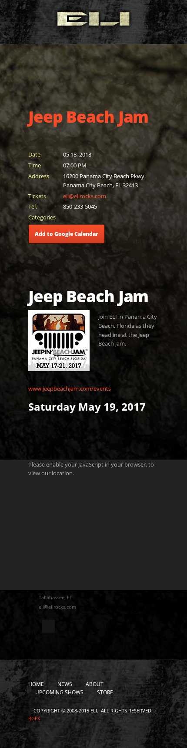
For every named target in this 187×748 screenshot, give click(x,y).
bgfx (34, 718)
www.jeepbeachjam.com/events (69, 388)
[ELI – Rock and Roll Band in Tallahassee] (93, 21)
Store (105, 692)
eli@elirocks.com (84, 196)
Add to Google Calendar (66, 234)
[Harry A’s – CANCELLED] (32, 261)
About (95, 684)
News (64, 684)
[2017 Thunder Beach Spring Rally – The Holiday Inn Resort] (58, 261)
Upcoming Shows (59, 692)
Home (36, 684)
